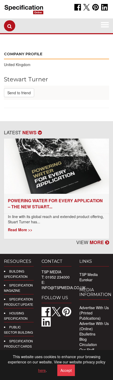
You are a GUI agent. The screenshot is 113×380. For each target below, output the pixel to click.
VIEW (90, 242)
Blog (83, 339)
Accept (66, 370)
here (42, 370)
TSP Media (88, 274)
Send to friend (19, 92)
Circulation (88, 344)
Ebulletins (87, 334)
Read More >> (20, 229)
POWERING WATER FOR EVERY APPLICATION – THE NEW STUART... (55, 204)
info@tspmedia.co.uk (63, 287)
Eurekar (86, 279)
